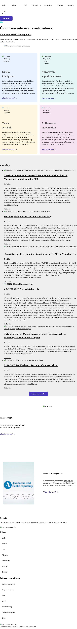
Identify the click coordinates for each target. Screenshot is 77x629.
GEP (3, 595)
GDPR (4, 601)
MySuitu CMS (27, 626)
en (5, 13)
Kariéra (4, 618)
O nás (3, 5)
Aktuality (60, 5)
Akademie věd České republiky (16, 34)
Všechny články (38, 394)
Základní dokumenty (8, 584)
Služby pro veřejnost (8, 612)
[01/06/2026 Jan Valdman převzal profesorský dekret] (23, 360)
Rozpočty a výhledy (8, 590)
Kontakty (71, 5)
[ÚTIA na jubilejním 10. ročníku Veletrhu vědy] (27, 211)
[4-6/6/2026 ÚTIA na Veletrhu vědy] (18, 284)
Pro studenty (48, 5)
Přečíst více (7, 209)
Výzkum (14, 5)
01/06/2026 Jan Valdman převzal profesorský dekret (31, 365)
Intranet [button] (6, 18)
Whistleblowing (7, 607)
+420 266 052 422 (32, 522)
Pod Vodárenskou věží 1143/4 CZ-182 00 (13, 522)
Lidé (25, 5)
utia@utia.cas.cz (62, 522)
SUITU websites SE (12, 626)
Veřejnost (35, 5)
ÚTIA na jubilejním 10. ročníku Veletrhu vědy (27, 216)
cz (4, 11)
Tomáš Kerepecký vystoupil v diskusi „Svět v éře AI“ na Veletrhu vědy (40, 254)
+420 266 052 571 (50, 522)
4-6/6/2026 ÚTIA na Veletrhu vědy (21, 289)
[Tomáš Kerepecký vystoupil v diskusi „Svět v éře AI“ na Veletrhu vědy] (40, 249)
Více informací (8, 98)
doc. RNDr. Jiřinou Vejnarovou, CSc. (12, 428)
